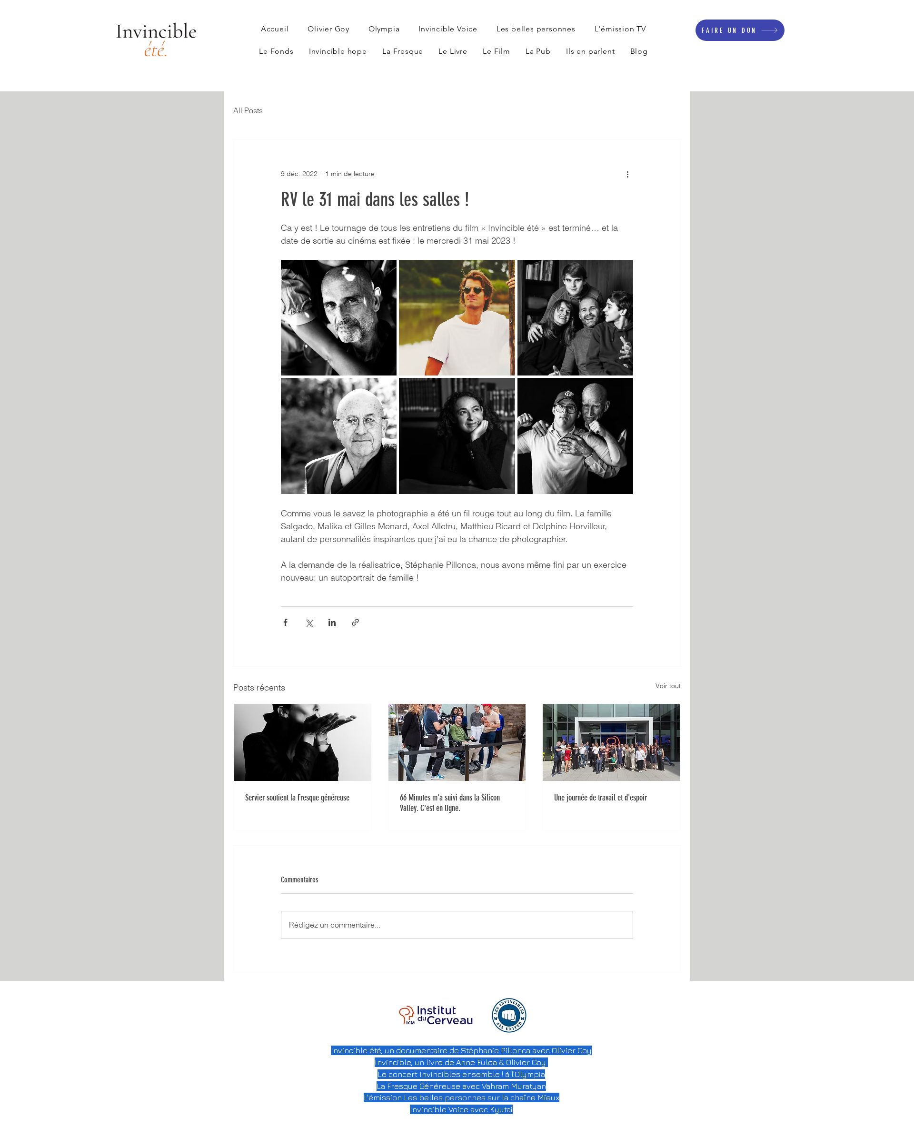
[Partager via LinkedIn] (332, 622)
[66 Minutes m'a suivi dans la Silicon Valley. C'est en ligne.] (457, 742)
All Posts (248, 110)
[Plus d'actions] (627, 173)
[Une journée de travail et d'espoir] (611, 742)
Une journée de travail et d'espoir (600, 797)
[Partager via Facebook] (285, 622)
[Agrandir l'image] (339, 317)
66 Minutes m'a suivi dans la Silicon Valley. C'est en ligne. (450, 802)
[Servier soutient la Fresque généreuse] (302, 742)
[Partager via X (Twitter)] (308, 622)
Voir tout (668, 686)
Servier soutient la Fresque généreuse (297, 797)
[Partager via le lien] (355, 622)
